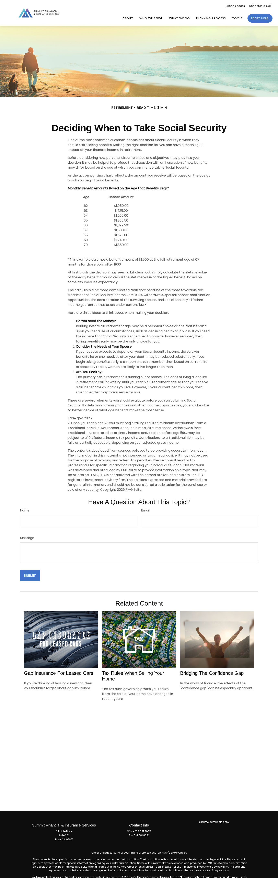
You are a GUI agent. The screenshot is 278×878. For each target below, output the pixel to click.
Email (145, 510)
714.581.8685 (143, 831)
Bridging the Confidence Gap (212, 673)
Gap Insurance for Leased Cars (58, 673)
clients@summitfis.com (214, 822)
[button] (128, 18)
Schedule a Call (260, 6)
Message (27, 538)
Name (25, 510)
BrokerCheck (178, 852)
